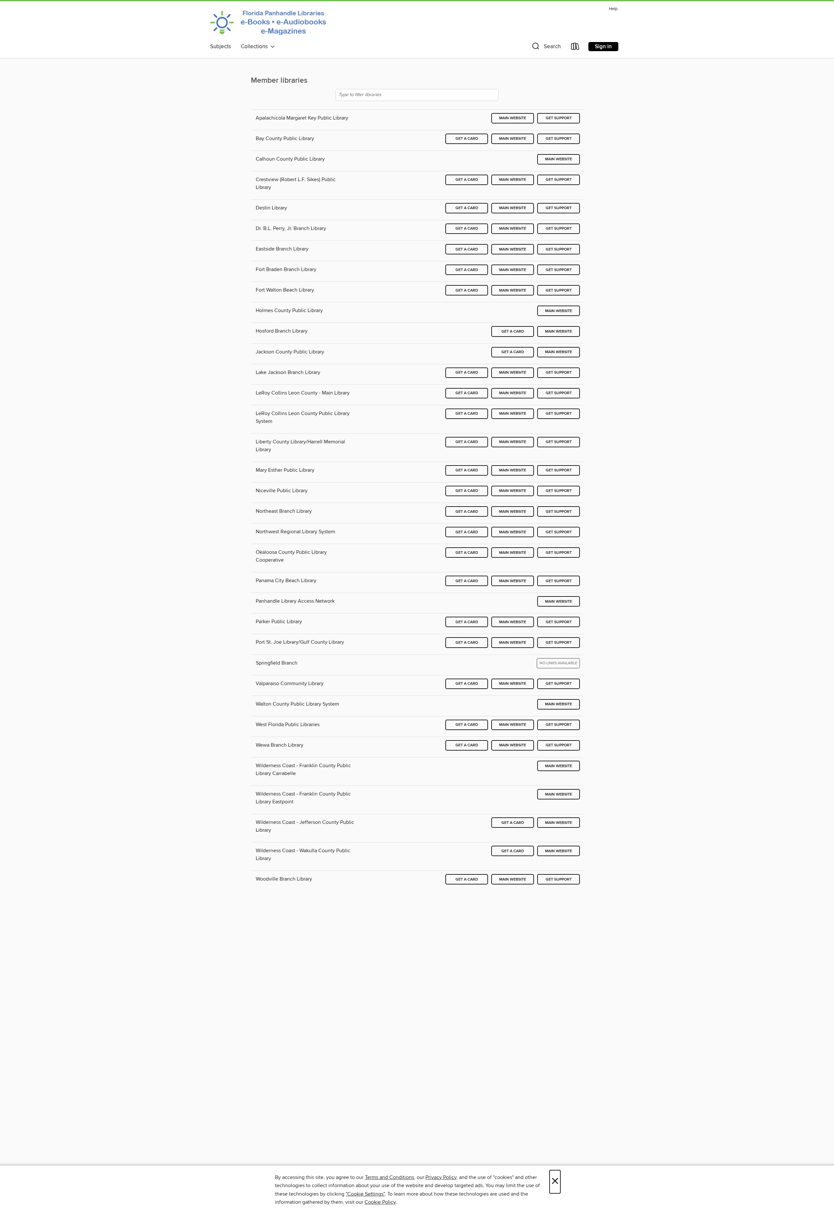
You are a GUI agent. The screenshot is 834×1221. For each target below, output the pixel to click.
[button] (546, 47)
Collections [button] (255, 46)
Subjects (220, 46)
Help (613, 9)
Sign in (603, 46)
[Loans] (575, 47)
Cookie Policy (380, 1202)
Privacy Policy (440, 1177)
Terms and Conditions (389, 1177)
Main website (512, 118)
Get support (559, 118)
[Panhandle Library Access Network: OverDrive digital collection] (270, 22)
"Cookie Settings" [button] (365, 1194)
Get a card (466, 138)
